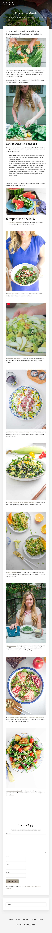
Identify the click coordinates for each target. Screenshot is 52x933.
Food (23, 17)
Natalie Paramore (9, 3)
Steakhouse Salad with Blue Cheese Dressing (18, 432)
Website (8, 872)
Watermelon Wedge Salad (15, 222)
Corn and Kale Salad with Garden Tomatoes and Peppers (21, 502)
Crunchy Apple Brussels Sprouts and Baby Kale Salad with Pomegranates (25, 717)
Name (8, 856)
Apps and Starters (11, 17)
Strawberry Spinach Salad (13, 293)
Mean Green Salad (11, 646)
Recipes (28, 17)
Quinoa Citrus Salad (12, 572)
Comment (8, 833)
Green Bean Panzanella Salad (14, 791)
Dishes (19, 17)
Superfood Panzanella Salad (14, 358)
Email (7, 864)
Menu (47, 3)
